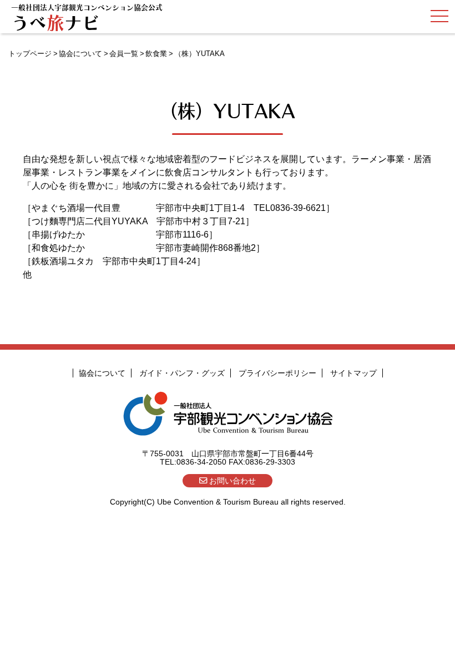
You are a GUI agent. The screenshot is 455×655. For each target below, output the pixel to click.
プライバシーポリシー (277, 373)
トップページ (30, 53)
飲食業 (156, 53)
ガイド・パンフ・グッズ (182, 373)
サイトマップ (353, 373)
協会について (80, 53)
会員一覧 (123, 53)
